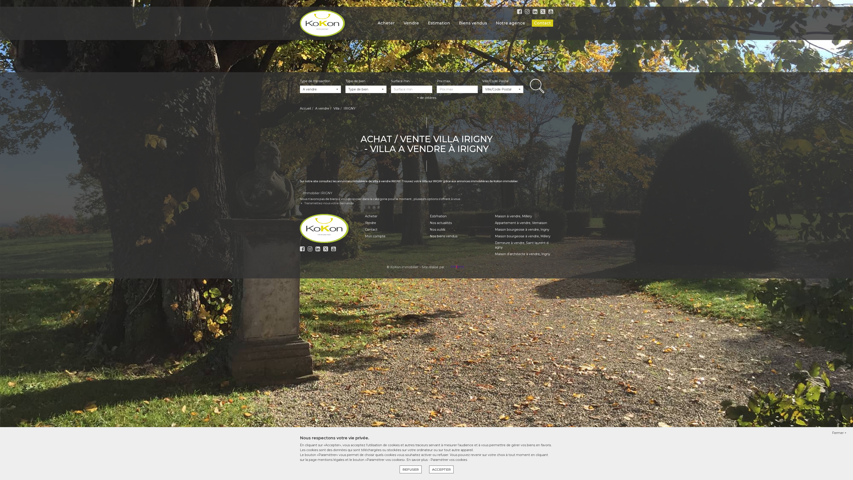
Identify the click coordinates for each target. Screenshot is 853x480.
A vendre (322, 108)
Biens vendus (473, 23)
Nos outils (437, 230)
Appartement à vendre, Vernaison (521, 223)
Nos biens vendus (443, 236)
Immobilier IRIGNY (317, 193)
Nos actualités (441, 223)
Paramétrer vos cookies (448, 460)
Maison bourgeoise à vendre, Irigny (522, 230)
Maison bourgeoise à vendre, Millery (522, 236)
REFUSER (411, 469)
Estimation (439, 23)
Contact (542, 23)
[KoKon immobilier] (322, 23)
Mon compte (375, 236)
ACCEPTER (441, 469)
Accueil (305, 108)
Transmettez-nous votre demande (329, 203)
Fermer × (839, 433)
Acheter (386, 23)
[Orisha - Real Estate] (457, 267)
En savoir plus (417, 460)
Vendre (411, 23)
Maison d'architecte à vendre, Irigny (522, 254)
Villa (336, 108)
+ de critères (426, 98)
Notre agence (510, 23)
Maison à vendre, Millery (513, 216)
